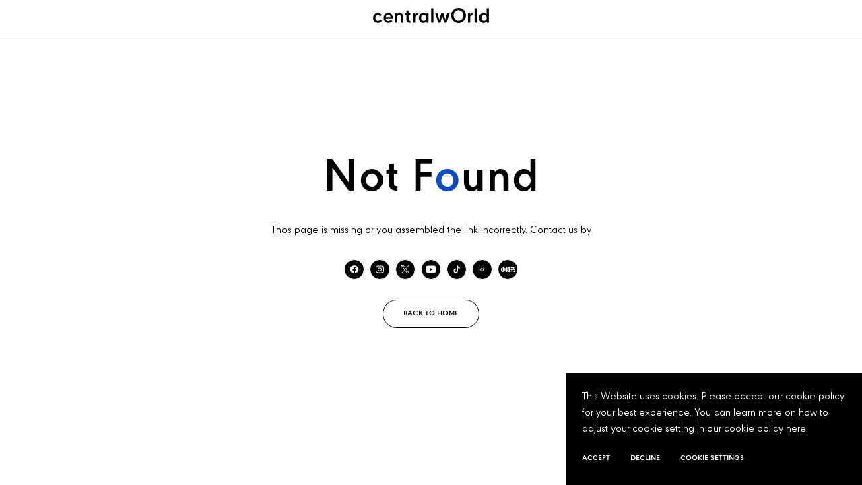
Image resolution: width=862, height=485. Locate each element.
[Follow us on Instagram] (380, 269)
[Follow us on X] (405, 269)
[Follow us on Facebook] (354, 269)
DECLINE (645, 458)
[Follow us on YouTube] (431, 269)
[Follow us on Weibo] (482, 269)
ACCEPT (596, 458)
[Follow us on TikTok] (456, 269)
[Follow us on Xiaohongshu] (508, 269)
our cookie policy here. (757, 429)
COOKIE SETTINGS (712, 458)
